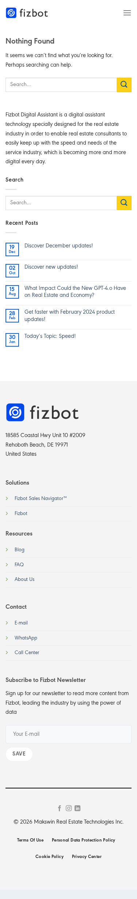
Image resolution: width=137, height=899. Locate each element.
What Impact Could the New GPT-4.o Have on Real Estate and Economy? (75, 292)
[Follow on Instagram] (68, 808)
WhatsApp (26, 638)
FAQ (19, 565)
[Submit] (124, 85)
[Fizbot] (27, 13)
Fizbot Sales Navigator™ (41, 498)
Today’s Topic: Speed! (50, 336)
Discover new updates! (51, 267)
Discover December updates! (58, 246)
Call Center (27, 653)
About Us (24, 579)
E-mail (21, 623)
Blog (19, 550)
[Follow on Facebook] (59, 808)
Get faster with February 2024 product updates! (69, 315)
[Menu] (127, 13)
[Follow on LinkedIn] (77, 808)
